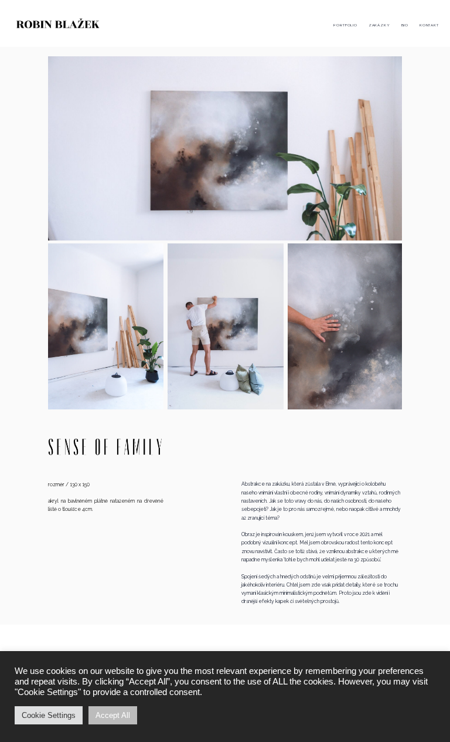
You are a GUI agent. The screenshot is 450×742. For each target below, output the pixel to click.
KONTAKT (429, 25)
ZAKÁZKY (379, 25)
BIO (404, 25)
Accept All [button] (113, 715)
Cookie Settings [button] (49, 715)
